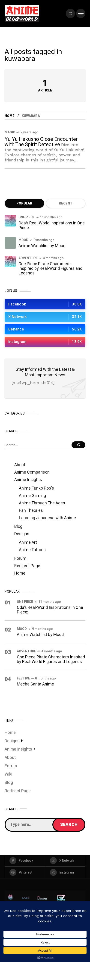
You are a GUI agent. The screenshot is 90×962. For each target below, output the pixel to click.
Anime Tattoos (32, 550)
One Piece (26, 217)
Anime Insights (28, 480)
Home (10, 115)
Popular (24, 203)
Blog (18, 526)
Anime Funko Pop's (36, 488)
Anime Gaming (32, 496)
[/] (70, 13)
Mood (23, 240)
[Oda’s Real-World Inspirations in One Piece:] (10, 220)
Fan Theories (31, 510)
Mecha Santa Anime (35, 684)
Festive (23, 678)
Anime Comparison (32, 472)
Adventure (28, 258)
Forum (20, 558)
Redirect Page (27, 566)
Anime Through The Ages (42, 503)
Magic (10, 132)
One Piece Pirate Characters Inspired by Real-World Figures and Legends (50, 268)
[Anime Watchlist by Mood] (10, 243)
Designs (21, 534)
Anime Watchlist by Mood (41, 246)
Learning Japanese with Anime (47, 518)
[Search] (78, 444)
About (19, 465)
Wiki (8, 774)
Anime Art (28, 542)
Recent (65, 203)
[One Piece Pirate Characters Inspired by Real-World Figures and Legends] (10, 261)
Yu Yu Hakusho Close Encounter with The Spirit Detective (41, 141)
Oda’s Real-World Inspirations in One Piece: (51, 225)
